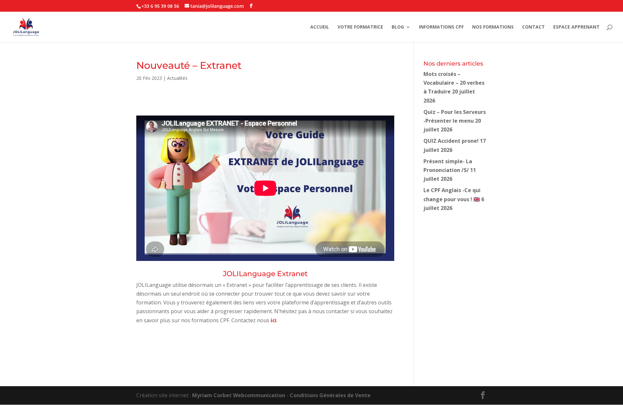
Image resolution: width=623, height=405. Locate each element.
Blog (398, 27)
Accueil (319, 27)
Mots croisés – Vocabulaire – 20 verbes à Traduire (453, 82)
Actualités (177, 78)
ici (273, 320)
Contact (533, 27)
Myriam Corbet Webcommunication (238, 395)
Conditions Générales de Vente (330, 395)
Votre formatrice (360, 27)
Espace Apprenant (576, 27)
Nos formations (493, 27)
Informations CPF (441, 27)
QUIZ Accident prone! (451, 140)
